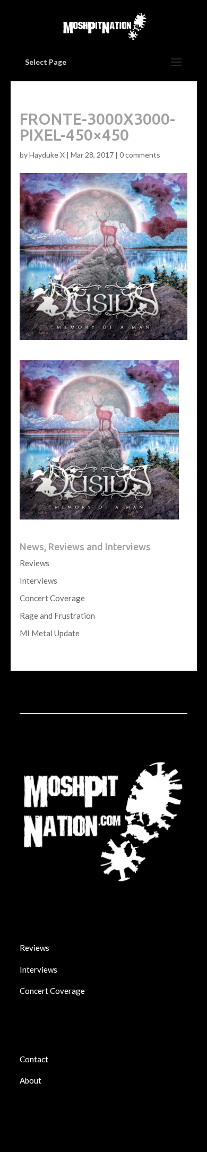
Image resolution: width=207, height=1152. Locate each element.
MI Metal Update (50, 633)
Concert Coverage (52, 598)
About (30, 1080)
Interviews (38, 580)
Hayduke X (47, 154)
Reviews (34, 563)
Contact (34, 1059)
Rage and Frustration (57, 615)
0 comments (139, 154)
